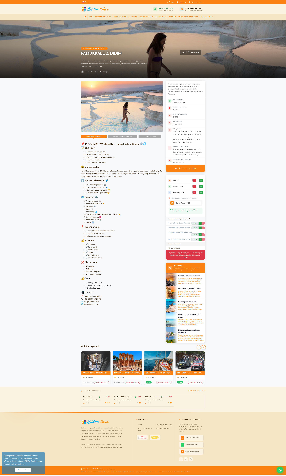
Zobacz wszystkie (195, 390)
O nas (140, 425)
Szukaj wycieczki (100, 382)
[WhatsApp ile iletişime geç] (280, 470)
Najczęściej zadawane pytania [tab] (122, 136)
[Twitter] (186, 459)
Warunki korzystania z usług (145, 429)
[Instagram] (191, 459)
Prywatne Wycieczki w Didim (125, 17)
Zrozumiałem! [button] (23, 470)
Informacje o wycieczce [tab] (93, 136)
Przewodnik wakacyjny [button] (188, 17)
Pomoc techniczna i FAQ (164, 425)
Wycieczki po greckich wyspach (152, 17)
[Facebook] (181, 459)
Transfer (172, 17)
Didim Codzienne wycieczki (100, 17)
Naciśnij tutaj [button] (20, 464)
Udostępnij (105, 72)
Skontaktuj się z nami (162, 428)
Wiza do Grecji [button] (207, 17)
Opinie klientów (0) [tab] (150, 136)
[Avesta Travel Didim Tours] (154, 437)
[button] (85, 2)
